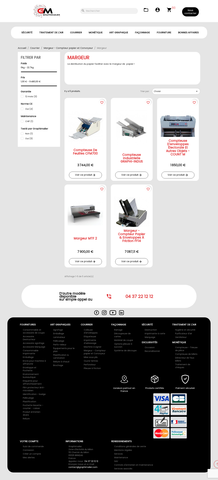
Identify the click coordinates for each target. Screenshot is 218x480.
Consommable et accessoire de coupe (34, 331)
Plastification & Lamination (61, 356)
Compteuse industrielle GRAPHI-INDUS (132, 158)
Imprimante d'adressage (90, 342)
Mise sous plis (91, 357)
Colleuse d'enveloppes (91, 331)
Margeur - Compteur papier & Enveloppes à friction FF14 (131, 235)
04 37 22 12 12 (91, 461)
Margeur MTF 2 (85, 238)
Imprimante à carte (155, 333)
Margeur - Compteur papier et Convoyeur (95, 352)
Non (29, 133)
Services (118, 453)
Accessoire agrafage (33, 343)
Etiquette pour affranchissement (32, 382)
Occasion (150, 347)
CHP (29, 121)
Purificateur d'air (183, 333)
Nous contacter (190, 12)
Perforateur (90, 364)
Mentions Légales (123, 450)
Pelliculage (28, 397)
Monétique (96, 32)
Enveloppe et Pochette (29, 369)
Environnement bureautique (31, 376)
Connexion (28, 450)
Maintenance (121, 457)
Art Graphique (118, 32)
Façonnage (142, 32)
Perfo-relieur (59, 344)
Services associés (123, 468)
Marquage (150, 337)
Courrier (76, 32)
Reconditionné (152, 351)
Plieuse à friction (92, 368)
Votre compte (29, 441)
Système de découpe (125, 350)
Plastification (29, 401)
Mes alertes (29, 457)
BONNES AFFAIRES (188, 32)
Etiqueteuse (90, 336)
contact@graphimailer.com (83, 467)
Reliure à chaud (61, 361)
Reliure (26, 418)
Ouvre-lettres (91, 360)
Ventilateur (181, 337)
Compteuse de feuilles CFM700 (85, 152)
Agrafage (58, 329)
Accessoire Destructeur (29, 338)
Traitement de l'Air (51, 32)
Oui (29, 108)
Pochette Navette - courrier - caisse (33, 407)
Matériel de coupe (123, 340)
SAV (116, 461)
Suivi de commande (33, 446)
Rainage (118, 329)
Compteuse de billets (186, 354)
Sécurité (27, 32)
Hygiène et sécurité (185, 329)
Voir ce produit (85, 175)
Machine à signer (92, 346)
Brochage (58, 365)
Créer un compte (32, 453)
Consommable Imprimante (30, 352)
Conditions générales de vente (130, 446)
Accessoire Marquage (34, 346)
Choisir (176, 91)
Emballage (28, 357)
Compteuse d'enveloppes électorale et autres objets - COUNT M (178, 147)
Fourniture (164, 32)
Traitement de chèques (182, 366)
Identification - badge (34, 394)
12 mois (31, 96)
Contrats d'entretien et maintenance (133, 464)
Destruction (151, 329)
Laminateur (59, 337)
